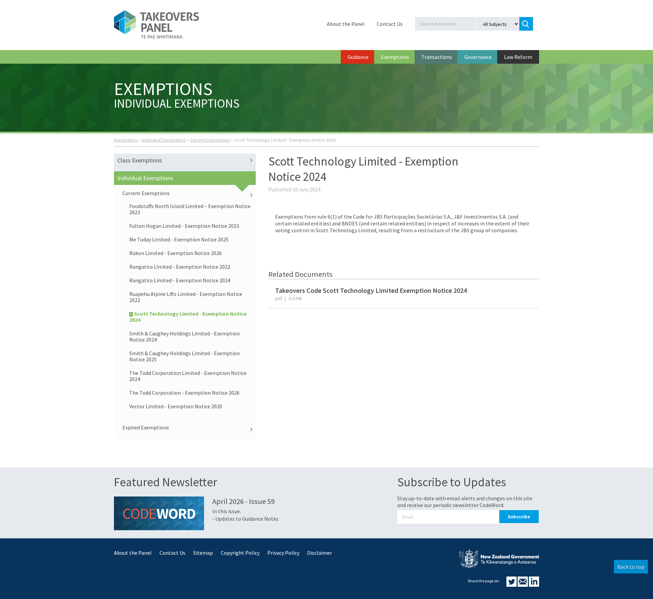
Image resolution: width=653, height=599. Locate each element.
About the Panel (346, 23)
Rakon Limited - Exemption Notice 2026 (175, 253)
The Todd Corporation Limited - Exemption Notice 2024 (188, 375)
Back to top (630, 566)
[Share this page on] (512, 584)
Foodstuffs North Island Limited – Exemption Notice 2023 (190, 209)
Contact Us (390, 23)
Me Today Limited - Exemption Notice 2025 (179, 239)
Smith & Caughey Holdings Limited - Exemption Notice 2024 (184, 336)
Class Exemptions (139, 160)
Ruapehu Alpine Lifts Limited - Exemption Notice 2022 (185, 296)
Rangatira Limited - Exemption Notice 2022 (179, 266)
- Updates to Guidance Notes (245, 518)
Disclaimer (319, 552)
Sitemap (203, 552)
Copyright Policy (240, 552)
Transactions (436, 56)
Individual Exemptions (164, 140)
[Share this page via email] (523, 584)
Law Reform (518, 56)
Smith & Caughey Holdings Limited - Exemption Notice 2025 (184, 356)
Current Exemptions (210, 140)
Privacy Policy (283, 552)
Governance (478, 56)
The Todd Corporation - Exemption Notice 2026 (184, 392)
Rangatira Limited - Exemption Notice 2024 (179, 280)
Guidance (358, 56)
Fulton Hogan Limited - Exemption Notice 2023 (184, 225)
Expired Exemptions (145, 427)
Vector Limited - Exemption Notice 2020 (175, 406)
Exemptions (395, 56)
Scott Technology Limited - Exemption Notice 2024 (188, 316)
